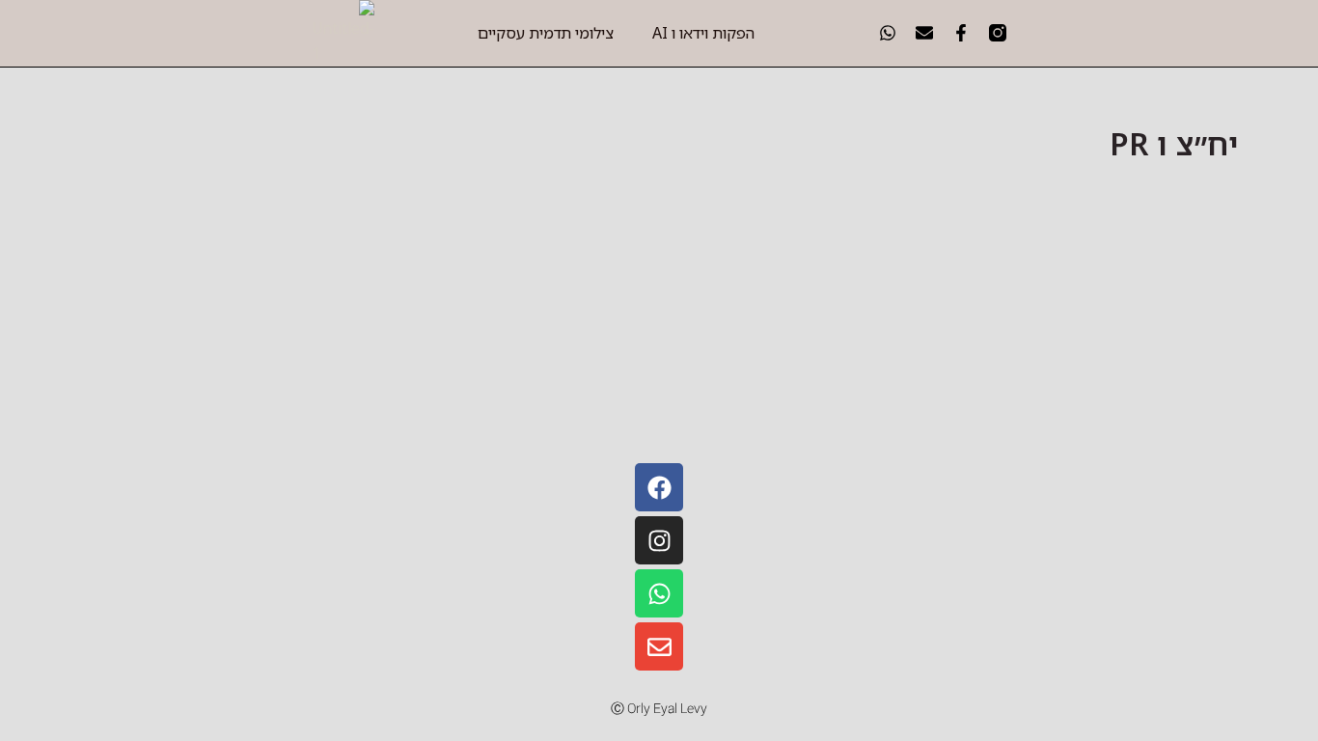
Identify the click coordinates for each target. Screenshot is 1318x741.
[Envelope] (659, 646)
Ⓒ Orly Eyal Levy (659, 709)
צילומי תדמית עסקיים (546, 32)
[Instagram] (659, 540)
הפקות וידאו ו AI (703, 32)
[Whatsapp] (659, 593)
